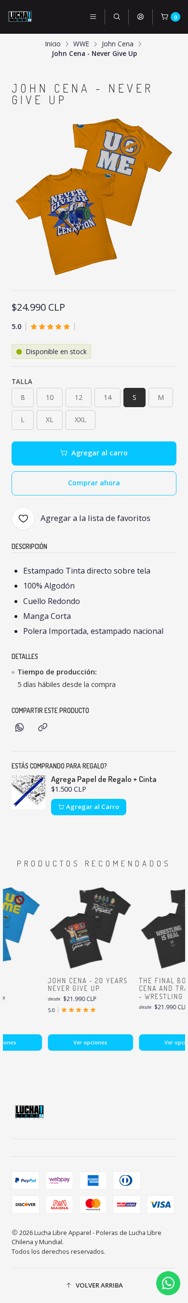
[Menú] (93, 17)
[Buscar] (116, 17)
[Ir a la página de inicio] (20, 17)
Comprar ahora (94, 482)
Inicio (53, 44)
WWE (81, 44)
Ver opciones (86, 1042)
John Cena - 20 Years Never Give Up (83, 984)
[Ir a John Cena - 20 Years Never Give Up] (86, 928)
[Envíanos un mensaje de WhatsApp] (168, 1283)
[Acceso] (140, 17)
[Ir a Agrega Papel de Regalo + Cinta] (28, 792)
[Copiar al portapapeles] (43, 727)
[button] (94, 1285)
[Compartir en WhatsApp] (19, 727)
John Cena (118, 44)
